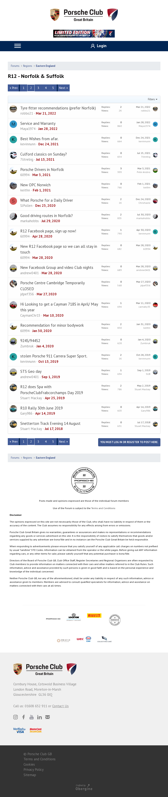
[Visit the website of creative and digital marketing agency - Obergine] (84, 787)
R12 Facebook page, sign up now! (48, 231)
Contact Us (60, 706)
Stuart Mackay (31, 398)
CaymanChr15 (30, 315)
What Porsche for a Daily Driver (46, 200)
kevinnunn (27, 144)
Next (62, 88)
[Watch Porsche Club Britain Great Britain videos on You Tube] (31, 717)
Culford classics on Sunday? (43, 154)
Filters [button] (151, 99)
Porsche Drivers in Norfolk (42, 169)
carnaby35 (144, 306)
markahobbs (29, 221)
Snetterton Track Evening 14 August (50, 423)
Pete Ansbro (143, 172)
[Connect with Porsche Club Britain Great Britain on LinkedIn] (39, 717)
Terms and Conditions (103, 508)
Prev (15, 88)
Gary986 (26, 413)
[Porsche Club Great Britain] (84, 14)
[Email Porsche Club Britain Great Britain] (47, 717)
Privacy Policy (34, 769)
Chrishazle (144, 202)
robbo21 (26, 113)
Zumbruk (27, 346)
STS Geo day (31, 371)
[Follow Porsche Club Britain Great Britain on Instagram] (15, 717)
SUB (148, 373)
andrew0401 (29, 273)
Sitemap (30, 775)
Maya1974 (27, 128)
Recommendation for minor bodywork (52, 325)
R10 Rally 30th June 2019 (41, 408)
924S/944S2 (30, 340)
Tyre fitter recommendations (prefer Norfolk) (58, 108)
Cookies (29, 764)
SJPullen (26, 205)
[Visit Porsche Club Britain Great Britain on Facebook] (23, 717)
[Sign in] (97, 46)
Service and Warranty (38, 123)
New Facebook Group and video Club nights (56, 267)
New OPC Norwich (35, 184)
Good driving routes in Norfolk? (46, 215)
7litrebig (26, 159)
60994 (25, 175)
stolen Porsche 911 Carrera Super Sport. (53, 356)
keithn (25, 190)
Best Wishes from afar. (39, 138)
